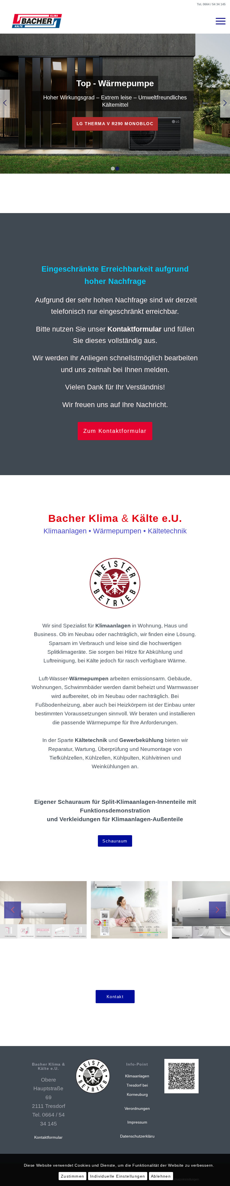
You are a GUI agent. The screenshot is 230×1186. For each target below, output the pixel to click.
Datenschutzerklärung (139, 1136)
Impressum (137, 1122)
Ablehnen (161, 1176)
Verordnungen (137, 1108)
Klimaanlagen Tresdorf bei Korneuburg (137, 1085)
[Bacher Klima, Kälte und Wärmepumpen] (36, 21)
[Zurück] (5, 104)
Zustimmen (72, 1176)
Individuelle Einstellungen (117, 1176)
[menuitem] (218, 21)
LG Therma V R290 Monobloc (115, 123)
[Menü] (218, 21)
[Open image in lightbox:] (80, 932)
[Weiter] (225, 104)
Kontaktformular (48, 1137)
